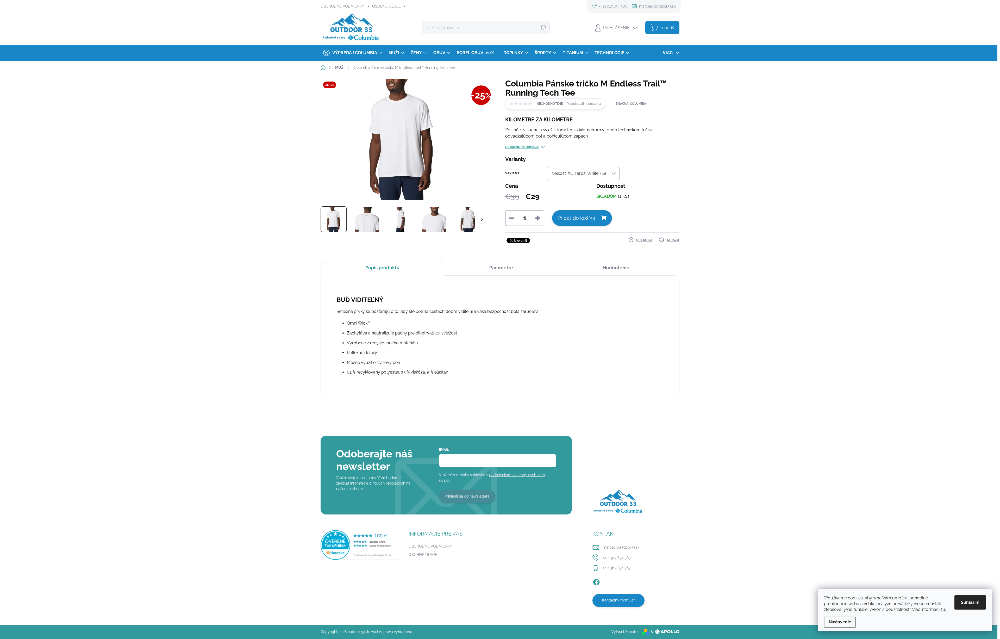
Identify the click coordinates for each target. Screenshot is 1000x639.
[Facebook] (596, 581)
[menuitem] (352, 53)
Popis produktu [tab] (382, 267)
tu (943, 609)
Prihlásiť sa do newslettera (467, 496)
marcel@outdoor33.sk (621, 547)
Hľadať (543, 28)
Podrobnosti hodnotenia (584, 104)
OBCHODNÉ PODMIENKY (342, 6)
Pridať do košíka (576, 218)
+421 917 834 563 (616, 558)
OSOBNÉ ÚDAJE (386, 6)
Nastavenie (840, 621)
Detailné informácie (522, 147)
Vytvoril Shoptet (625, 632)
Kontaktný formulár (618, 600)
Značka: (631, 104)
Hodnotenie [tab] (616, 267)
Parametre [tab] (501, 267)
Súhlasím (970, 602)
